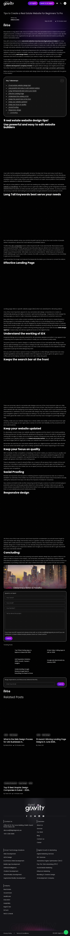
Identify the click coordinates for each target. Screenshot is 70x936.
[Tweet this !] (5, 25)
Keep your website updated (18, 102)
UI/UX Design (8, 857)
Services (39, 829)
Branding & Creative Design (46, 875)
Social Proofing (13, 107)
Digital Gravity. (62, 933)
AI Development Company (45, 878)
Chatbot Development (11, 871)
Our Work (40, 832)
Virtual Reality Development (13, 875)
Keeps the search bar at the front (20, 99)
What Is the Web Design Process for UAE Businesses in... (18, 740)
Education (7, 900)
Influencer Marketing (43, 871)
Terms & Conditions (23, 933)
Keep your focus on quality (17, 104)
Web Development (10, 854)
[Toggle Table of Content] (62, 80)
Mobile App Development (12, 864)
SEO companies (16, 246)
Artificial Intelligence (10, 868)
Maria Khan (8, 745)
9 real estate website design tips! (20, 85)
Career (39, 842)
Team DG (41, 745)
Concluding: (14, 112)
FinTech (6, 910)
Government (8, 893)
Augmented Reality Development (14, 878)
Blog (38, 836)
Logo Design (23, 783)
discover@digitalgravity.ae (47, 632)
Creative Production (11, 783)
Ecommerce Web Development (14, 861)
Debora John (15, 20)
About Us (40, 825)
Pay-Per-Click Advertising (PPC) (47, 864)
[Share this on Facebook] (4, 25)
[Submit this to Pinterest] (9, 25)
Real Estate (7, 889)
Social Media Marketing (44, 868)
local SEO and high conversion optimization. (50, 68)
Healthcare (7, 896)
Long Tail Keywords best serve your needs (22, 91)
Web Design (13, 735)
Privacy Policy (8, 933)
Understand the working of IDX (19, 96)
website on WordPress (11, 187)
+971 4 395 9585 (9, 834)
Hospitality (7, 903)
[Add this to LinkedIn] (7, 25)
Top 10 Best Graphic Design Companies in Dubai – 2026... (17, 788)
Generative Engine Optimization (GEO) (49, 861)
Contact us (40, 839)
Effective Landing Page (16, 93)
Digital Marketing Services (45, 854)
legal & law (7, 907)
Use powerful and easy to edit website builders (24, 88)
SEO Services (41, 857)
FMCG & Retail (8, 914)
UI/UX (6, 735)
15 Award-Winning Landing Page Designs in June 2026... (51, 740)
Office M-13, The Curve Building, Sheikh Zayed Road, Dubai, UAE (18, 826)
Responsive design (15, 110)
